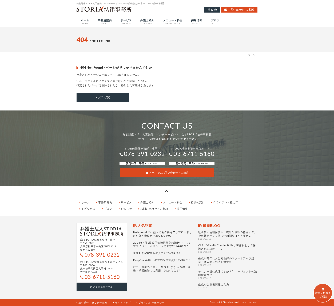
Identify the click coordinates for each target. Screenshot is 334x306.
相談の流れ (198, 202)
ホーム (251, 54)
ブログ (108, 208)
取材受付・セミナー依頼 (92, 302)
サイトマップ (123, 302)
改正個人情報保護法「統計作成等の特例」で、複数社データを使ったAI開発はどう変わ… (227, 235)
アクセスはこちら (103, 286)
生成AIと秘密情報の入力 (213, 286)
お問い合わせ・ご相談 (241, 9)
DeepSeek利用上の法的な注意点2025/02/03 (161, 260)
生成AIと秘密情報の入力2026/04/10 (156, 253)
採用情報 (182, 208)
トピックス (88, 208)
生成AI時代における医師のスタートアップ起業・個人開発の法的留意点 (226, 261)
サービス (126, 202)
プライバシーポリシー (151, 302)
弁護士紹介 (147, 202)
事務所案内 (105, 202)
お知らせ (126, 208)
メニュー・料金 (172, 202)
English (212, 9)
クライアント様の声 (225, 202)
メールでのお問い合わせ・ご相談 (168, 172)
